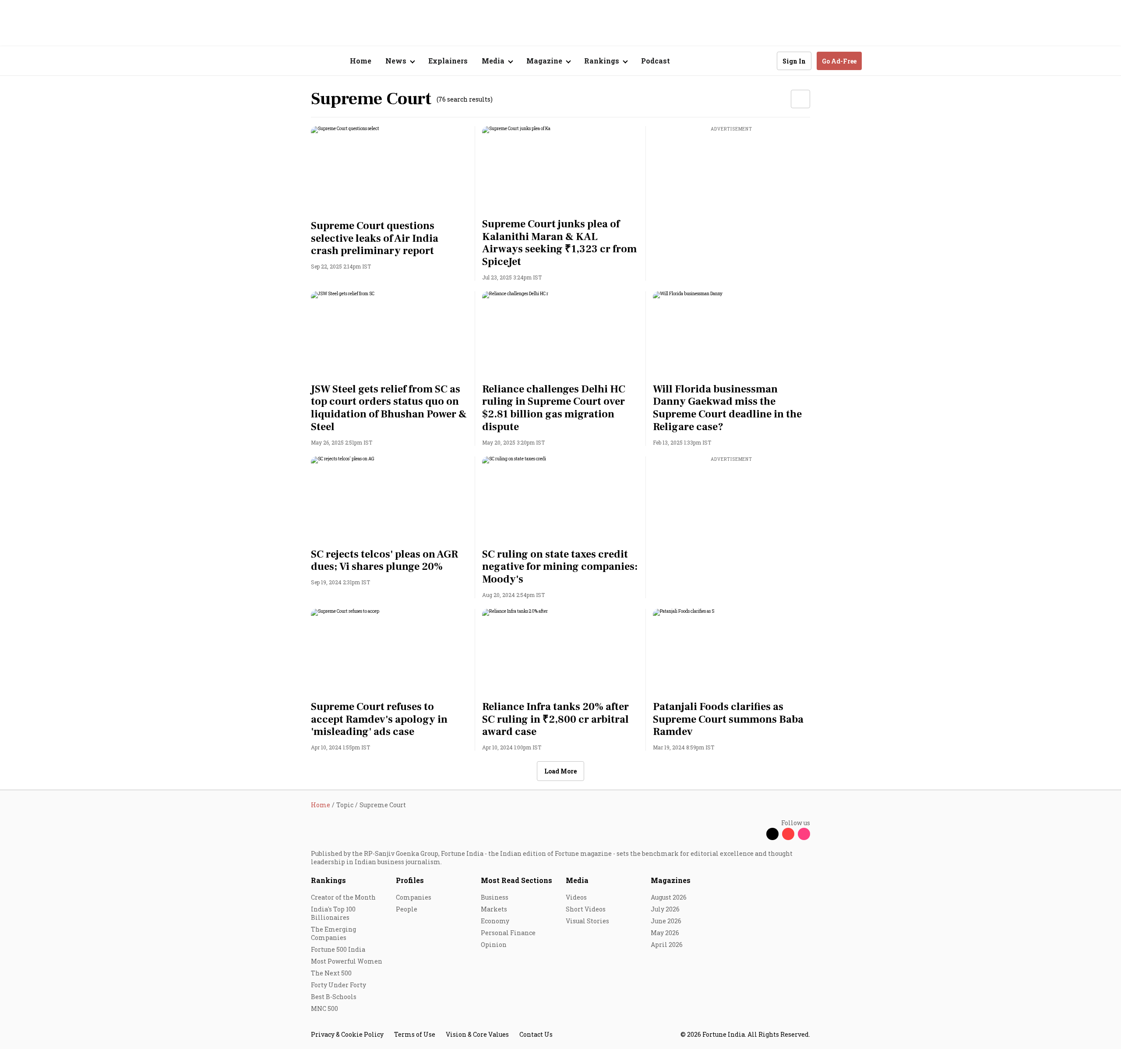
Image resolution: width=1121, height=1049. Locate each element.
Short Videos (586, 909)
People (406, 909)
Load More (560, 771)
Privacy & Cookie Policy (347, 1034)
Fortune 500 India (338, 949)
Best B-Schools (333, 996)
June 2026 (666, 921)
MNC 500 (324, 1008)
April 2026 (667, 944)
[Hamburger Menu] (264, 61)
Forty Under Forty (338, 985)
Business (494, 897)
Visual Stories (587, 921)
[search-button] (764, 60)
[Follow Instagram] (804, 834)
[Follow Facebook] (757, 834)
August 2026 (669, 897)
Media (577, 880)
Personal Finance (508, 933)
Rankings (328, 880)
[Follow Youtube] (788, 834)
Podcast (655, 60)
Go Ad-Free (839, 61)
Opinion (494, 944)
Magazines (671, 880)
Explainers (448, 60)
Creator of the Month (343, 897)
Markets (494, 909)
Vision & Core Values (477, 1034)
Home (360, 60)
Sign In (794, 61)
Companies (413, 897)
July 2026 (665, 909)
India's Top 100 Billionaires (333, 913)
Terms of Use (414, 1034)
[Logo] (306, 61)
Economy (495, 921)
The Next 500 (331, 973)
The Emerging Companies (333, 933)
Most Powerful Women (346, 961)
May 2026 (665, 933)
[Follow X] (772, 834)
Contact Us (536, 1034)
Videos (576, 897)
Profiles (410, 880)
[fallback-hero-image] (389, 170)
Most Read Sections (516, 880)
